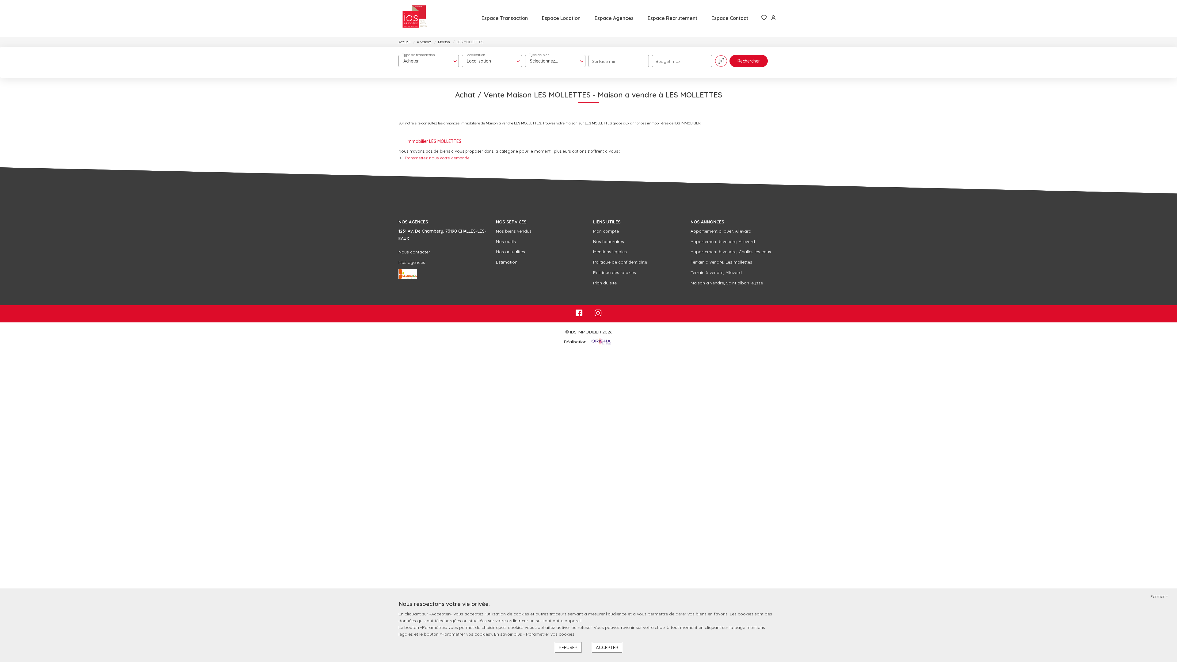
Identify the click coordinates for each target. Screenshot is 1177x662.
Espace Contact (729, 18)
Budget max (668, 61)
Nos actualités (510, 251)
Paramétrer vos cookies (550, 634)
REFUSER (568, 647)
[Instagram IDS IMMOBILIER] (598, 314)
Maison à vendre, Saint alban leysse (727, 283)
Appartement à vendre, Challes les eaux (731, 251)
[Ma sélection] (764, 18)
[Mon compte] (773, 18)
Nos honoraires (608, 241)
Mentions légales (610, 251)
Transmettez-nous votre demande (437, 157)
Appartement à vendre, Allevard (723, 241)
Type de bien (539, 54)
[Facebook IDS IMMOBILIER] (578, 314)
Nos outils (506, 241)
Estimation (506, 262)
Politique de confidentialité (620, 262)
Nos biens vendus (513, 231)
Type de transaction (418, 54)
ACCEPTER (607, 647)
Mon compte (606, 231)
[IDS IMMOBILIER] (414, 18)
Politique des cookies (614, 272)
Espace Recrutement (672, 18)
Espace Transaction (505, 18)
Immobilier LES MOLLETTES (434, 141)
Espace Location (561, 18)
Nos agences (411, 262)
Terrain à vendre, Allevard (716, 272)
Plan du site (605, 283)
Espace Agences (614, 18)
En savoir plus (508, 634)
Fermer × (1159, 596)
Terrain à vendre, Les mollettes (721, 262)
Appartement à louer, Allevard (721, 231)
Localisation (475, 54)
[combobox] (429, 61)
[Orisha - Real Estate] (600, 341)
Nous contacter (414, 252)
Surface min (604, 61)
